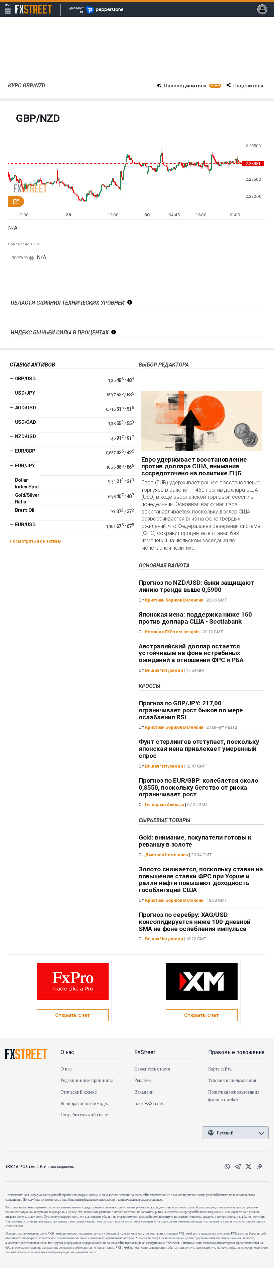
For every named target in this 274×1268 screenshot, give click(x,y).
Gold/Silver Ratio (27, 498)
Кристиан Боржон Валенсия (174, 600)
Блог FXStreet (149, 1103)
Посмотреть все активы (35, 541)
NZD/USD (25, 436)
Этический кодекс (78, 1092)
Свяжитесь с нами (152, 1069)
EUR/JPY (25, 466)
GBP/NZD (38, 118)
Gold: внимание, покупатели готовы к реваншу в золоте (195, 841)
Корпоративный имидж (84, 1103)
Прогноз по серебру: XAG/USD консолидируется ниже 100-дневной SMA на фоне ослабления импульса (195, 922)
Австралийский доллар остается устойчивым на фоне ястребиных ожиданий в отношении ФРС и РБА (191, 653)
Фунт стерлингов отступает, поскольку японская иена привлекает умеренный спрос (199, 749)
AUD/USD (25, 408)
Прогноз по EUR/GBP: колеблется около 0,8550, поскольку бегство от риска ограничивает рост (198, 787)
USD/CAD (25, 422)
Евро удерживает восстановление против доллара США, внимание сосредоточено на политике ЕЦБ (194, 466)
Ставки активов (32, 365)
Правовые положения (236, 1052)
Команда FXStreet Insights (172, 631)
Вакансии (144, 1092)
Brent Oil (24, 510)
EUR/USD (25, 525)
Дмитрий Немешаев (166, 854)
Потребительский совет (84, 1114)
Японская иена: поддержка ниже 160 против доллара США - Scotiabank (195, 618)
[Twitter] (249, 1167)
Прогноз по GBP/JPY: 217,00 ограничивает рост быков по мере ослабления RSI (191, 710)
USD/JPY (25, 393)
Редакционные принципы (86, 1080)
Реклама (142, 1080)
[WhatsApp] (227, 1167)
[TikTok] (259, 1167)
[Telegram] (238, 1167)
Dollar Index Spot (27, 483)
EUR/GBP (25, 451)
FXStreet (25, 5)
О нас (67, 1052)
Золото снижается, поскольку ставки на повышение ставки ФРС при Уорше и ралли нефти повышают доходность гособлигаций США (201, 879)
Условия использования (232, 1080)
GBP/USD (25, 379)
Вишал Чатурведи (164, 670)
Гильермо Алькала (164, 804)
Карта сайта (220, 1069)
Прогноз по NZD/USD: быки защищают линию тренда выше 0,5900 (196, 586)
